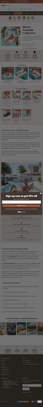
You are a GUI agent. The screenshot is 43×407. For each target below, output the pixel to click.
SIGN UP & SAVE (21, 205)
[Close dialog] (40, 193)
